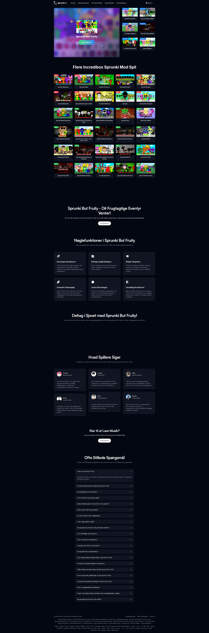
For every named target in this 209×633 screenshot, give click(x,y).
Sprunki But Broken (88, 623)
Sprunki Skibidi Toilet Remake (99, 619)
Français (67, 626)
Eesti (99, 630)
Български (144, 628)
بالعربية (138, 626)
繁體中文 (83, 626)
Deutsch (61, 626)
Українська (66, 628)
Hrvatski (150, 628)
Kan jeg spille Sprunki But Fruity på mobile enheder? (93, 528)
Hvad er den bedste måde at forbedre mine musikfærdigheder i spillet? (98, 593)
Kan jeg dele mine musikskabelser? (87, 551)
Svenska (94, 628)
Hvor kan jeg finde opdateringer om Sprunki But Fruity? (94, 575)
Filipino (79, 628)
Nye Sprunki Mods (83, 3)
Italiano (103, 626)
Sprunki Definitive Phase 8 (101, 623)
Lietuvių (109, 630)
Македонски (115, 630)
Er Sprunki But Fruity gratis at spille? (88, 498)
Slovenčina (132, 628)
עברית (122, 628)
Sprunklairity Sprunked (122, 619)
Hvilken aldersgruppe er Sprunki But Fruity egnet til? (93, 504)
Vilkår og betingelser (142, 616)
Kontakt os (152, 616)
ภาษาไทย (133, 626)
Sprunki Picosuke (149, 621)
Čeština (112, 628)
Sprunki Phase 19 (139, 621)
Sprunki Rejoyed (121, 3)
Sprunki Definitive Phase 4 (61, 621)
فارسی (126, 628)
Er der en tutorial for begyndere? (87, 539)
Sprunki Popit (111, 619)
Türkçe (152, 626)
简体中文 (77, 626)
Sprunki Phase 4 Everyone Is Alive (82, 619)
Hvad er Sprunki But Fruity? (85, 471)
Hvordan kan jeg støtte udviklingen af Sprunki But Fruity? (94, 581)
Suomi (107, 628)
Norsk (99, 628)
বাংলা (142, 626)
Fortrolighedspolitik (130, 616)
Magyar (89, 628)
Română (84, 628)
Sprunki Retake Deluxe (115, 623)
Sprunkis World (88, 621)
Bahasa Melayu (126, 626)
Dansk (103, 628)
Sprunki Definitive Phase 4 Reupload (103, 621)
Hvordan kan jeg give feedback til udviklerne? (91, 563)
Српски (138, 628)
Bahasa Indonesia (116, 626)
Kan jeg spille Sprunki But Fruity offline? (89, 599)
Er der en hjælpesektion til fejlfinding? (88, 587)
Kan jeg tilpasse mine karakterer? (87, 492)
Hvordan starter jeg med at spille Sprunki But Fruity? (93, 486)
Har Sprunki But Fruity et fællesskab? (88, 516)
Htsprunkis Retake (135, 623)
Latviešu (103, 630)
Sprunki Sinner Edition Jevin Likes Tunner (140, 619)
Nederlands (73, 628)
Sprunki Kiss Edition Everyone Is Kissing (123, 621)
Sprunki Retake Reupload (65, 619)
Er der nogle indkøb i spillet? (85, 522)
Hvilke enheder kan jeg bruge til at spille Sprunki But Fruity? (95, 569)
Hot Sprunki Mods (97, 3)
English (56, 626)
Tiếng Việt (59, 628)
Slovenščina (94, 630)
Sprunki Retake (109, 3)
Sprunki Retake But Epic (75, 623)
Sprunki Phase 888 (63, 623)
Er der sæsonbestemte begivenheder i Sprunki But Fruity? (94, 557)
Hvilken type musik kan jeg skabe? (87, 510)
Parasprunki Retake (146, 623)
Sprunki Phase (125, 623)
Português (97, 626)
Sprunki (73, 3)
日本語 (88, 626)
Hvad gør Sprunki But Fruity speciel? (88, 545)
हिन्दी (144, 626)
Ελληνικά (117, 628)
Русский (108, 626)
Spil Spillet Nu (87, 42)
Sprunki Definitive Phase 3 (76, 621)
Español (72, 626)
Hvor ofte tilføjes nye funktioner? (87, 533)
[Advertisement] (104, 189)
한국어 (92, 626)
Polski (148, 626)
